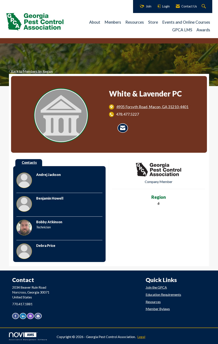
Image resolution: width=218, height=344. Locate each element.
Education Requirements (163, 294)
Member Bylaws (158, 309)
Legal (141, 337)
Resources (134, 22)
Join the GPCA (156, 287)
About (94, 22)
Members (113, 22)
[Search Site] (204, 6)
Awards (203, 29)
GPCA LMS (182, 29)
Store (153, 22)
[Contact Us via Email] (38, 316)
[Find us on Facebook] (15, 316)
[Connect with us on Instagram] (30, 316)
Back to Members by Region (32, 71)
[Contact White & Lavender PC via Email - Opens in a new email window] (123, 128)
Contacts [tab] (29, 162)
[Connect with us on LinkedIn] (23, 316)
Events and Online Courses (186, 22)
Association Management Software (28, 339)
